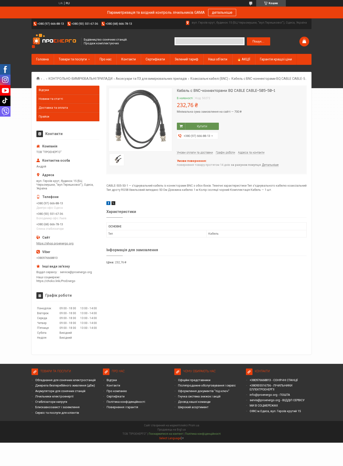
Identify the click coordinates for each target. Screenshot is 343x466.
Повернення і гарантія (122, 407)
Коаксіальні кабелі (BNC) (209, 78)
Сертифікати (155, 59)
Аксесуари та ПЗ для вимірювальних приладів (151, 78)
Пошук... (258, 41)
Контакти (128, 59)
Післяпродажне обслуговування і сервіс (207, 385)
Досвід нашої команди (194, 401)
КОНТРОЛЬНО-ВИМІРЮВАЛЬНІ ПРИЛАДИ (80, 78)
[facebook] (108, 204)
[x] (113, 204)
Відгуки (44, 90)
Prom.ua (194, 425)
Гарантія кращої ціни (276, 59)
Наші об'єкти (217, 59)
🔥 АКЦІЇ (243, 59)
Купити (202, 126)
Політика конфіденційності (126, 401)
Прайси (44, 116)
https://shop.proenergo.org (55, 243)
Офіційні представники (194, 380)
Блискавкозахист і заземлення (57, 407)
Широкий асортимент (193, 407)
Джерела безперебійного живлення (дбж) (65, 385)
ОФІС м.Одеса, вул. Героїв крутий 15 (275, 411)
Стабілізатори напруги (51, 401)
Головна (42, 59)
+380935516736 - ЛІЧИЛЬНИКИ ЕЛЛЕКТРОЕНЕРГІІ (271, 387)
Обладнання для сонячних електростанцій (65, 380)
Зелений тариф (186, 59)
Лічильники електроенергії (54, 396)
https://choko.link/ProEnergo (55, 281)
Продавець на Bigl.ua (172, 429)
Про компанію (117, 391)
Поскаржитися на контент (166, 433)
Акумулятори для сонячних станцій (60, 391)
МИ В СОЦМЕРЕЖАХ (264, 405)
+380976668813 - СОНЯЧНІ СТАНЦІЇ (274, 380)
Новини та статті (51, 99)
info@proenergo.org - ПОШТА (270, 394)
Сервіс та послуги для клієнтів (57, 412)
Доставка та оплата (53, 107)
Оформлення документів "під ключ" (203, 391)
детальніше (222, 12)
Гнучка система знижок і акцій (199, 396)
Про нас (106, 59)
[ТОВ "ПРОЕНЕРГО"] (55, 41)
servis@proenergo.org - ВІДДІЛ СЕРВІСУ (277, 400)
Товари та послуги (73, 59)
